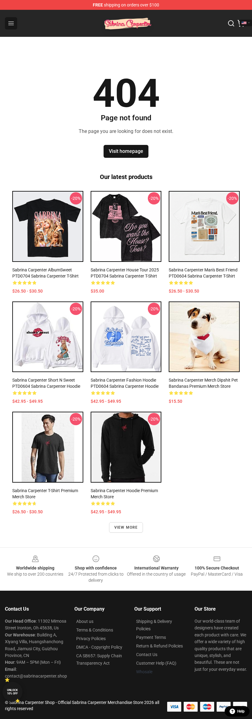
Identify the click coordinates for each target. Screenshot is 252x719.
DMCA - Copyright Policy (99, 647)
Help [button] (241, 711)
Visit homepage (126, 151)
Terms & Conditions (94, 630)
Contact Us (146, 654)
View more (126, 527)
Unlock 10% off (12, 692)
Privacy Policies (91, 638)
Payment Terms (151, 637)
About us (84, 621)
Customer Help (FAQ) (156, 663)
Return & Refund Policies (159, 645)
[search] (231, 23)
